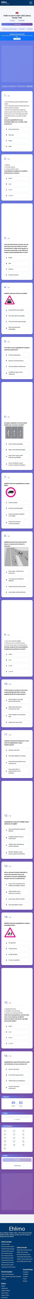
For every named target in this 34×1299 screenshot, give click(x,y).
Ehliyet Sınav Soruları (22, 1252)
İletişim (3, 1286)
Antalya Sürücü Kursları (7, 1262)
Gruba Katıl (17, 38)
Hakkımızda (4, 1288)
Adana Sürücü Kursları (7, 1258)
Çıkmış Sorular (12, 86)
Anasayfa (5, 86)
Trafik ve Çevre (21, 86)
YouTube (25, 1276)
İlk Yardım (22, 29)
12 (23, 1141)
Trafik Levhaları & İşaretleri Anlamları (11, 1276)
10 (4, 1141)
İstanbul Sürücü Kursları (7, 1249)
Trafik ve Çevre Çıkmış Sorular (25, 1259)
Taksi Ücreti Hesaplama (7, 1274)
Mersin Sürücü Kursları (7, 1264)
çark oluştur (4, 1297)
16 (4, 1148)
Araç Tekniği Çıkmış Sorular (24, 1261)
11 (14, 1141)
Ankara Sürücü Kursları (7, 1251)
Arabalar (3, 1279)
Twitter (25, 1279)
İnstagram (26, 1272)
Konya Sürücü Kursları (7, 1260)
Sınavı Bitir (17, 1160)
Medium (25, 1281)
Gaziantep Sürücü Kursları (8, 1267)
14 (14, 1145)
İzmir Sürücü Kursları (7, 1253)
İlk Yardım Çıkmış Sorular (23, 1254)
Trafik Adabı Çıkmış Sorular (24, 1256)
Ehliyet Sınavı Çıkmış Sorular (10, 29)
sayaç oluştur (5, 1293)
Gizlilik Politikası (5, 1290)
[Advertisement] (17, 64)
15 (23, 1145)
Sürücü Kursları (5, 1244)
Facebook (25, 1274)
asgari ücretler (5, 1295)
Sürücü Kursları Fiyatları (7, 1246)
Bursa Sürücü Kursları (7, 1255)
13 (4, 1145)
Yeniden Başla (17, 24)
